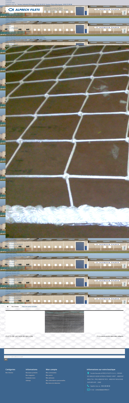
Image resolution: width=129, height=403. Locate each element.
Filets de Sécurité (11, 35)
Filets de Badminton (11, 286)
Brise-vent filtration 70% (13, 271)
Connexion (9, 1)
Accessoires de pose (12, 44)
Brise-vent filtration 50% (13, 273)
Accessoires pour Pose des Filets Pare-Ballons (19, 255)
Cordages (8, 24)
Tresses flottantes (11, 21)
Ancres (8, 30)
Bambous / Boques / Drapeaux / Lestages (18, 31)
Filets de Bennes (10, 257)
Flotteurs (8, 26)
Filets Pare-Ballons (11, 251)
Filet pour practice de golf (13, 291)
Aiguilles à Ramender (12, 28)
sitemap (28, 380)
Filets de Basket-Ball (12, 289)
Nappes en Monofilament (13, 17)
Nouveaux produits (31, 372)
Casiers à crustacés (50, 11)
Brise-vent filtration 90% (13, 269)
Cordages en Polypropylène (14, 297)
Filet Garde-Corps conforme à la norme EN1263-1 (20, 40)
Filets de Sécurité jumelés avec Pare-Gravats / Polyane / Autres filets (26, 39)
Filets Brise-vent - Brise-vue (14, 264)
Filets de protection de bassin (14, 244)
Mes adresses (50, 378)
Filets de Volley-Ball (11, 284)
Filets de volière (10, 262)
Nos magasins (30, 375)
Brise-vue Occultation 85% (13, 268)
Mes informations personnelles (55, 380)
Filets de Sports (10, 277)
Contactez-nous (10, 2)
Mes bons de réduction (53, 383)
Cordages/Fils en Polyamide (14, 295)
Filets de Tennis (10, 282)
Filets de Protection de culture (14, 250)
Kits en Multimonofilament (13, 15)
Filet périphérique (11, 42)
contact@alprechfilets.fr (102, 390)
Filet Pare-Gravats (11, 241)
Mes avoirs (49, 375)
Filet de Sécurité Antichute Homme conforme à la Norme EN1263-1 (25, 37)
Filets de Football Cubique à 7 (14, 280)
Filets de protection (11, 239)
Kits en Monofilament (12, 13)
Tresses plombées (11, 22)
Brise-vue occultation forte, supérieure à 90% (19, 266)
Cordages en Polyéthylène (13, 298)
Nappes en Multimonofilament (14, 19)
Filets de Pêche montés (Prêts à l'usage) (56, 10)
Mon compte (51, 369)
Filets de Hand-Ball (11, 288)
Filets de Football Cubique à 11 (15, 279)
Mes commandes (51, 372)
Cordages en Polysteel (12, 300)
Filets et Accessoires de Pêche (53, 8)
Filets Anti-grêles (10, 248)
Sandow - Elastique (11, 260)
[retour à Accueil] (8, 306)
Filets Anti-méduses (11, 246)
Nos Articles (9, 372)
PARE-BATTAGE (11, 33)
